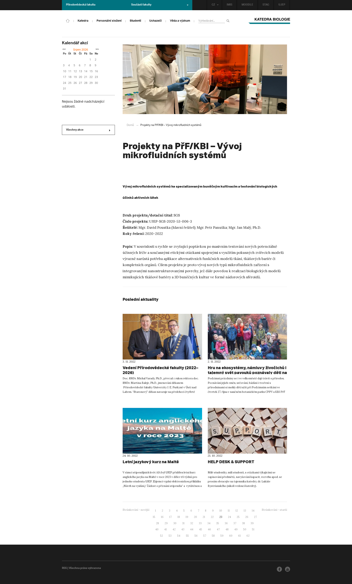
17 (170, 517)
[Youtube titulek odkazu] (287, 569)
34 (208, 523)
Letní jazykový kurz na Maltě (151, 461)
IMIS (229, 5)
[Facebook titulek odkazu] (279, 569)
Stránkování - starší (274, 510)
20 (195, 517)
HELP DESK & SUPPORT (231, 461)
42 (174, 529)
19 (187, 517)
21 (204, 517)
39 (252, 523)
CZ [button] (213, 5)
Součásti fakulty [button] (141, 5)
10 (220, 510)
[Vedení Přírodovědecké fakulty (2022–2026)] (162, 337)
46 (209, 529)
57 (204, 535)
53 (170, 535)
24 (229, 517)
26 (246, 517)
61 (239, 535)
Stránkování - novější (136, 510)
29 (166, 523)
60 (230, 535)
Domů (130, 125)
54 (178, 535)
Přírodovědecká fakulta (80, 5)
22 (212, 517)
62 (248, 535)
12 (236, 510)
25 (238, 517)
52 (161, 535)
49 (236, 529)
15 (154, 517)
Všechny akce (75, 130)
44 (191, 529)
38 (243, 523)
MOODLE (247, 5)
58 (213, 535)
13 (245, 510)
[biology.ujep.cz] (68, 20)
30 (174, 523)
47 (218, 529)
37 (234, 523)
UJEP (281, 5)
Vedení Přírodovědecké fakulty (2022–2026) (160, 370)
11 (229, 510)
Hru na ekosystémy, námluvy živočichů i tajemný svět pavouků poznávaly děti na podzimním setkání (247, 372)
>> (97, 49)
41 (165, 529)
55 (187, 535)
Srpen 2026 (80, 50)
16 (162, 517)
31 (183, 523)
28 (157, 523)
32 (191, 523)
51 (253, 529)
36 (226, 523)
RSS (64, 568)
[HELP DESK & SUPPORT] (247, 431)
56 (196, 535)
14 (253, 510)
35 (217, 523)
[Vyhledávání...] (229, 20)
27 (255, 517)
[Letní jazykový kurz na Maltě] (162, 431)
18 (178, 517)
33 (200, 523)
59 (221, 535)
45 (200, 529)
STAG (266, 5)
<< (64, 49)
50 (244, 529)
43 (182, 529)
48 (227, 529)
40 (156, 529)
